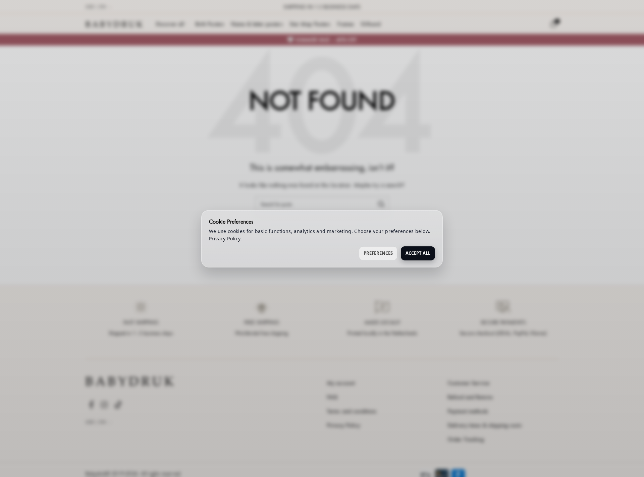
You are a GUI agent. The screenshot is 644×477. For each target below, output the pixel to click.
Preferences (378, 253)
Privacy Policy (224, 238)
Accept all (418, 253)
